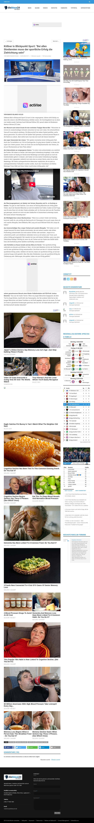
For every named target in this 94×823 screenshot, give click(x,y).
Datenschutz (39, 820)
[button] (9, 747)
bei (78, 295)
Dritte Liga (32, 742)
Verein (45, 8)
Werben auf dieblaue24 (50, 820)
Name (35, 784)
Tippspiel (74, 8)
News (29, 8)
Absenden (57, 813)
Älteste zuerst (55, 760)
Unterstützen (85, 8)
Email (35, 791)
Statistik (54, 8)
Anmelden (7, 1)
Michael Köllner (22, 742)
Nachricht (36, 798)
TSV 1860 (12, 742)
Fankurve (64, 8)
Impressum (31, 820)
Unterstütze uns (75, 820)
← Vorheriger (8, 41)
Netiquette (24, 820)
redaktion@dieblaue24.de (10, 808)
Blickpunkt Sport (42, 742)
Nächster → (56, 41)
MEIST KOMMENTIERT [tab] (80, 490)
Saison (37, 8)
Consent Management (63, 820)
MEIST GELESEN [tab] (68, 490)
